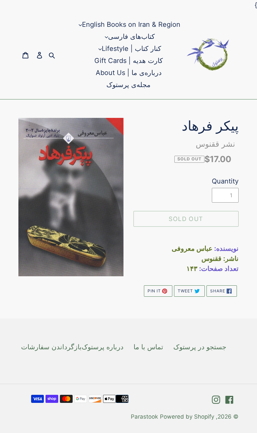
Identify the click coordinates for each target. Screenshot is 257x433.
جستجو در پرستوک (199, 347)
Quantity (225, 181)
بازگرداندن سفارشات (51, 347)
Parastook (144, 416)
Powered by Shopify (187, 416)
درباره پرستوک (102, 347)
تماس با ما (148, 347)
